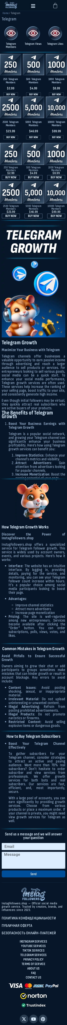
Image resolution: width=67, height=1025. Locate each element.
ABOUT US (33, 968)
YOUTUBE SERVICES (33, 946)
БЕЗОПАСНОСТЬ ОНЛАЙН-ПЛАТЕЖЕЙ (29, 933)
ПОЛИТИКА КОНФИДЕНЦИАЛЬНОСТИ (29, 918)
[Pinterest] (43, 1019)
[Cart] (55, 5)
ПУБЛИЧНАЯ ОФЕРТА (17, 925)
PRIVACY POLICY (33, 959)
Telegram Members (11, 45)
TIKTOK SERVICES (33, 950)
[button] (33, 6)
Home (6, 13)
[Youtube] (33, 1019)
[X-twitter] (24, 1019)
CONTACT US (33, 977)
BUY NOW (10, 94)
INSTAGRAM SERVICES (33, 941)
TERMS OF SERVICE (33, 964)
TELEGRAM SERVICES (33, 955)
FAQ (33, 973)
